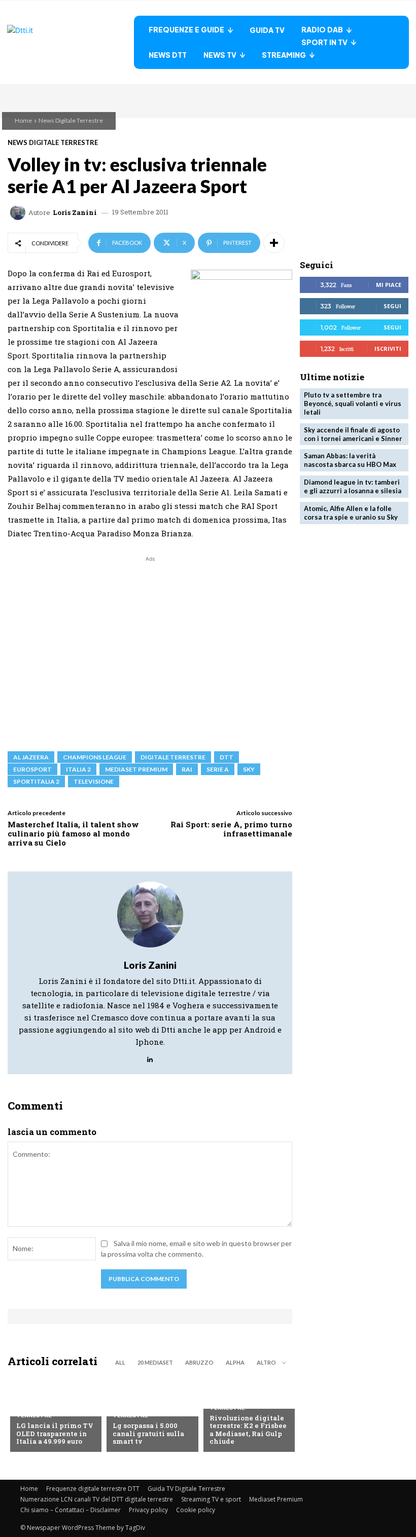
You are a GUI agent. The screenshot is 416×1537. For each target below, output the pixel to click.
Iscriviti (387, 348)
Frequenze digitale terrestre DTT (93, 1488)
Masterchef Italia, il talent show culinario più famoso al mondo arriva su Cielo (73, 833)
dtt (226, 757)
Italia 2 (78, 769)
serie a (217, 769)
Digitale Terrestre (173, 757)
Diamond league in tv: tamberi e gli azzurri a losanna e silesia (352, 486)
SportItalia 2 (36, 781)
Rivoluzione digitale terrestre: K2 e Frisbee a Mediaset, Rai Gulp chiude (248, 1429)
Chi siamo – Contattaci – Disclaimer (70, 1510)
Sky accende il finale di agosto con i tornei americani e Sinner (353, 434)
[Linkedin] (150, 1056)
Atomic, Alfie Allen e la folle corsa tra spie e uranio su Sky (351, 512)
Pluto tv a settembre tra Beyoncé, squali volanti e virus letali (352, 403)
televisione (94, 781)
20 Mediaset (155, 1362)
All (120, 1362)
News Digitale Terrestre (71, 120)
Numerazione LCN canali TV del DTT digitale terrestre (96, 1499)
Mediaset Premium (276, 1499)
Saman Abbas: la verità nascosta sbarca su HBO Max (350, 460)
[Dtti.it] (70, 42)
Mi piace (388, 284)
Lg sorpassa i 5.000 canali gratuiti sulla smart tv (148, 1433)
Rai (187, 769)
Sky (249, 769)
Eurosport (32, 769)
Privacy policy (148, 1510)
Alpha (235, 1362)
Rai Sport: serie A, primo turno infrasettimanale (231, 828)
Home (23, 120)
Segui (392, 306)
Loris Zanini (75, 212)
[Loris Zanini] (19, 212)
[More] (274, 243)
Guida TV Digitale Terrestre (186, 1488)
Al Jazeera (31, 757)
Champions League (94, 757)
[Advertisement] (150, 649)
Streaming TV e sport (211, 1499)
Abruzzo (199, 1362)
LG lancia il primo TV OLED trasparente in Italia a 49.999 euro (54, 1433)
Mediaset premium (136, 769)
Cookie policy (195, 1510)
